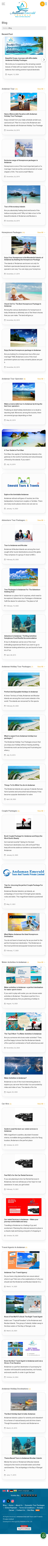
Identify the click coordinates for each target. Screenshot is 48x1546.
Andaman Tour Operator (12, 379)
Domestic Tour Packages (35, 1505)
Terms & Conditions (27, 1508)
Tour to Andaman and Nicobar (15, 545)
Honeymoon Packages (12, 232)
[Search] (42, 4)
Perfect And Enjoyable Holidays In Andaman (21, 692)
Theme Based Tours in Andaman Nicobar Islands (23, 1458)
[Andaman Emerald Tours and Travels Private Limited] (22, 9)
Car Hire (5, 1104)
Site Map (30, 1510)
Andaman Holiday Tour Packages (16, 667)
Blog (5, 1505)
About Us (19, 1505)
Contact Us (20, 1510)
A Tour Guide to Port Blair (14, 450)
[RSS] (38, 1510)
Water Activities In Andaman (14, 962)
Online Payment (11, 1508)
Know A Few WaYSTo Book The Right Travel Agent (23, 1317)
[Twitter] (8, 1501)
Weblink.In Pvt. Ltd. (26, 1521)
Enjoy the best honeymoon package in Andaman (22, 350)
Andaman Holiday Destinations (15, 1389)
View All (40, 89)
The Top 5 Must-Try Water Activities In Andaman (22, 1034)
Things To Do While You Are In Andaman (19, 785)
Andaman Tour (8, 89)
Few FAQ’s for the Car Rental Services (18, 1175)
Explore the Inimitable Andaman (16, 494)
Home (5, 28)
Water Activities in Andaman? (15, 1078)
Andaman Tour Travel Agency (15, 1272)
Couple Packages (9, 811)
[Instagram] (12, 1501)
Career (11, 1510)
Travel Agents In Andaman (13, 1247)
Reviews (40, 1508)
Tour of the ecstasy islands (14, 207)
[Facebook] (4, 1501)
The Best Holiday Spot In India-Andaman (19, 1414)
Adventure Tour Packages (13, 520)
